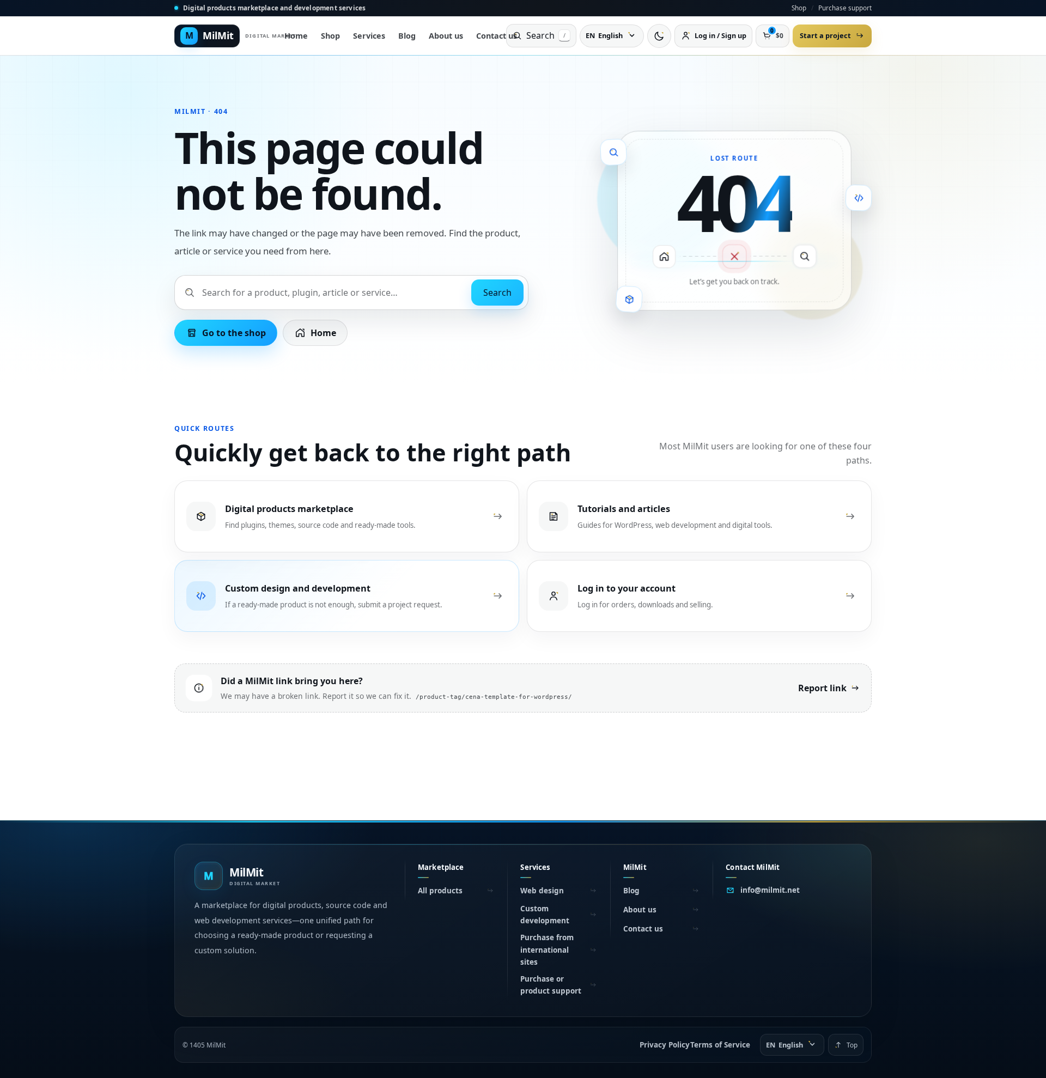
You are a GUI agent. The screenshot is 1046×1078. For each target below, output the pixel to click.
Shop (799, 8)
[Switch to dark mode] (659, 36)
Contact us (496, 36)
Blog (407, 36)
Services (369, 36)
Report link (822, 688)
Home (296, 36)
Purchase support (845, 8)
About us (446, 36)
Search (497, 293)
